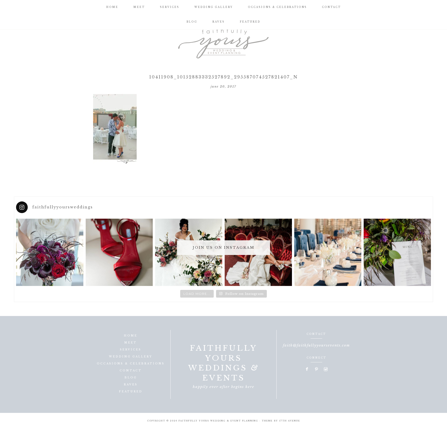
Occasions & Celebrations (131, 363)
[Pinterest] (317, 369)
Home (130, 335)
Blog (131, 377)
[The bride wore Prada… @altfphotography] (119, 252)
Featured (130, 391)
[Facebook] (307, 369)
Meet (130, 342)
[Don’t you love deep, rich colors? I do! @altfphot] (49, 252)
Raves (131, 384)
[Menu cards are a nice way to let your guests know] (397, 252)
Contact (131, 370)
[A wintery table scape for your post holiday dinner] (328, 252)
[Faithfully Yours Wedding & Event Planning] (223, 41)
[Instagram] (326, 369)
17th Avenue (289, 420)
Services (130, 349)
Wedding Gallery (130, 356)
